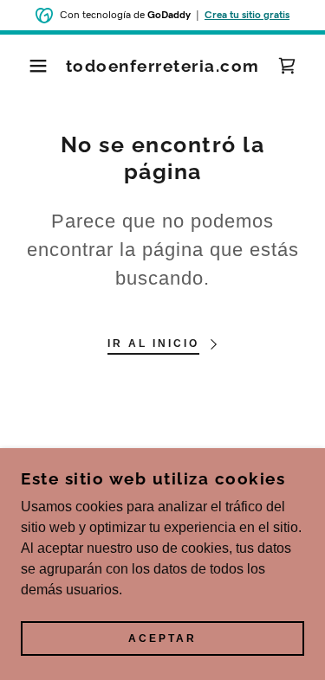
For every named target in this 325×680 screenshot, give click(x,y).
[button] (25, 65)
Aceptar (162, 638)
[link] (162, 66)
